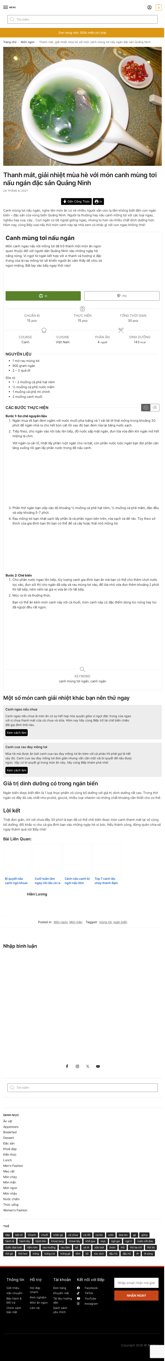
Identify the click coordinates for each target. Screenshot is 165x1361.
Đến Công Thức (78, 201)
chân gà (58, 1234)
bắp (7, 1234)
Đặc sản (9, 1143)
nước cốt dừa (145, 1241)
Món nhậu (10, 1193)
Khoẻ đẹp (10, 1149)
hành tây (25, 1241)
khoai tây (74, 1241)
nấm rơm (32, 1247)
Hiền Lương (37, 894)
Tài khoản (62, 1279)
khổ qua (90, 1241)
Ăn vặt (7, 1121)
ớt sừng (148, 1253)
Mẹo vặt (9, 1171)
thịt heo (22, 1253)
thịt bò (151, 1247)
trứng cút (49, 1253)
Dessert (8, 1138)
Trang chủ (10, 42)
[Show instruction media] (145, 407)
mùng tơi (105, 922)
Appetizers (10, 1127)
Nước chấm (11, 1199)
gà (134, 1234)
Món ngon (28, 42)
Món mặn (75, 922)
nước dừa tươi (13, 1247)
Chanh (32, 1234)
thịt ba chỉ (136, 1247)
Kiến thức (10, 1154)
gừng (144, 1234)
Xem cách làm (16, 732)
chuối (44, 1234)
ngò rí (128, 1241)
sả (76, 1247)
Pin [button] (124, 296)
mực (103, 1241)
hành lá (9, 1241)
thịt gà (9, 1253)
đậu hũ (113, 1253)
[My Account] (149, 8)
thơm (112, 1247)
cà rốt (86, 1234)
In (100, 201)
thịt (123, 1247)
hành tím (40, 1241)
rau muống (49, 1247)
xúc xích (99, 1253)
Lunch (7, 1160)
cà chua (73, 1234)
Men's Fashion (13, 1165)
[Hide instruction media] (154, 407)
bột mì (19, 1234)
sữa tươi (99, 1247)
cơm (110, 1234)
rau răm (65, 1247)
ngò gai (115, 1241)
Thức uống (10, 1204)
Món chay (10, 1177)
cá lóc (99, 1234)
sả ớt (86, 1247)
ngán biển (120, 922)
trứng (36, 1253)
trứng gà (65, 1253)
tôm (78, 1253)
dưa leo (123, 1234)
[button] (158, 8)
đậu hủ (127, 1253)
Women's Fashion (15, 1210)
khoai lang (57, 1241)
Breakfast (10, 1132)
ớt (137, 1253)
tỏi (87, 1253)
